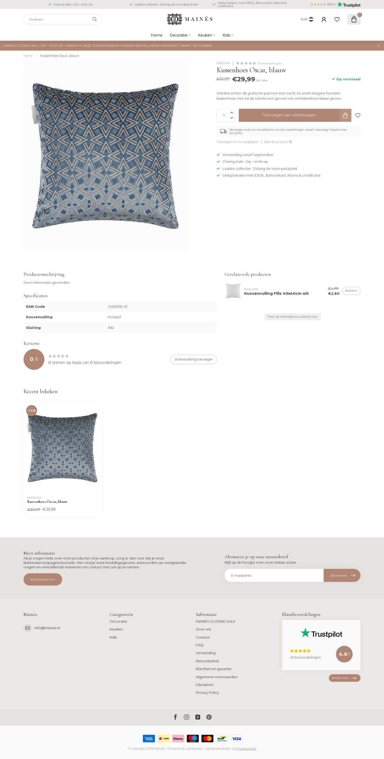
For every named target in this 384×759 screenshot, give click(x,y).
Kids (226, 35)
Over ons (203, 629)
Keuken (205, 35)
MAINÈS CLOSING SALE (215, 621)
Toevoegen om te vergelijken (238, 142)
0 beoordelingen (270, 63)
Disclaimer (205, 685)
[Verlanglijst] (337, 19)
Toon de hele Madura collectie (293, 316)
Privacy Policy (207, 692)
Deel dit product (276, 142)
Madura (223, 63)
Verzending (206, 653)
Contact (203, 637)
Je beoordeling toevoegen (193, 359)
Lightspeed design (218, 748)
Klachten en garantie (213, 669)
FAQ (199, 645)
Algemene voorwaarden (217, 677)
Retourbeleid (207, 661)
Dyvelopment (246, 748)
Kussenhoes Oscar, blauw (59, 56)
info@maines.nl (47, 628)
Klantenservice (42, 579)
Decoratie (179, 35)
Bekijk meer (340, 678)
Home (156, 35)
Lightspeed (193, 748)
